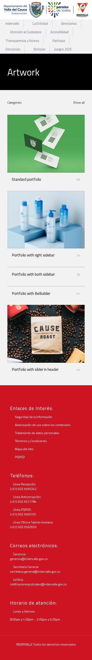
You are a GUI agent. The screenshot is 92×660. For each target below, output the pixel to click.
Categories (14, 102)
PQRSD (19, 457)
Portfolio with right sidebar (33, 255)
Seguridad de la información (33, 416)
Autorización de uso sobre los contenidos (42, 424)
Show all (79, 102)
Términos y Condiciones (30, 441)
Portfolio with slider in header (35, 369)
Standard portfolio (26, 179)
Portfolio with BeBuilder (31, 293)
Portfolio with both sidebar (33, 274)
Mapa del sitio (23, 449)
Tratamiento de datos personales (36, 432)
